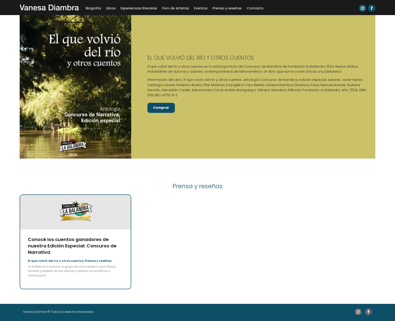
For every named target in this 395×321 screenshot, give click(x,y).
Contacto (255, 8)
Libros (111, 8)
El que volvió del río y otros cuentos (55, 261)
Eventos (201, 8)
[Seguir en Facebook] (371, 8)
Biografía (93, 8)
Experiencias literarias (139, 8)
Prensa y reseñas (227, 8)
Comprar (161, 107)
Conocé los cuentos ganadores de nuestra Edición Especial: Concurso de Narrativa (72, 245)
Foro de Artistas (175, 8)
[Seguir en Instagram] (362, 8)
